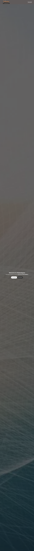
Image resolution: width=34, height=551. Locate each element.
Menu (29, 2)
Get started (14, 277)
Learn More (20, 277)
